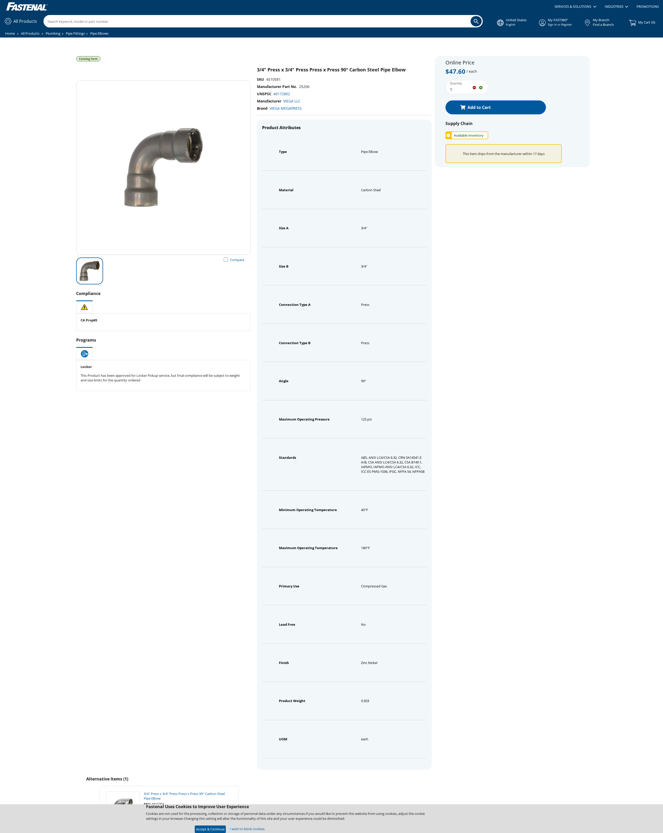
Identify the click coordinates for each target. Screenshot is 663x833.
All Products (30, 33)
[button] (575, 6)
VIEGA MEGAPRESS (286, 108)
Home (10, 33)
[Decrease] (474, 87)
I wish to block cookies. (247, 829)
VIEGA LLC (291, 101)
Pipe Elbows (99, 33)
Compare (237, 259)
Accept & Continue (210, 829)
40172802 (281, 93)
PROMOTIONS (648, 6)
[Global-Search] (476, 21)
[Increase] (481, 87)
